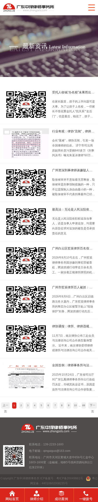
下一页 (92, 406)
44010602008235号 (55, 483)
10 (75, 405)
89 (83, 405)
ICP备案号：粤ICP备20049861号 (61, 478)
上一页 (5, 406)
